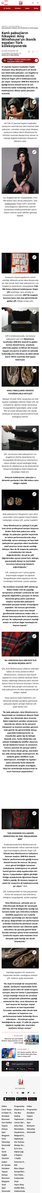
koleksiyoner (10, 203)
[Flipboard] (29, 1093)
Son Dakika (7, 1122)
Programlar (19, 1106)
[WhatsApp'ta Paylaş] (33, 51)
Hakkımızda (19, 1191)
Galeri (4, 1162)
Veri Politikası (20, 1175)
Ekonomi (6, 1119)
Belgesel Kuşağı (20, 1135)
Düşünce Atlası (20, 1109)
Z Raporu (18, 1155)
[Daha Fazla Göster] (37, 51)
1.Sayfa (17, 1158)
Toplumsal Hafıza (20, 1119)
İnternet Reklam (20, 1162)
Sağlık (4, 1155)
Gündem (18, 8)
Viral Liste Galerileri (14, 26)
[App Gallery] (31, 1068)
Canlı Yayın (7, 1109)
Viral (4, 1138)
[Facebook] (6, 1093)
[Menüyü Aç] (37, 3)
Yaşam (27, 8)
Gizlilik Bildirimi (20, 1188)
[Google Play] (21, 1068)
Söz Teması (19, 1142)
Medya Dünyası (20, 1145)
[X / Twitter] (12, 1093)
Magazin (5, 1135)
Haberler (4, 26)
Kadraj (17, 1116)
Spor (4, 1132)
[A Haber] (20, 2)
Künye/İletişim (20, 1171)
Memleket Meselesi (20, 1129)
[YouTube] (23, 1093)
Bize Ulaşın (19, 1168)
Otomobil (6, 1145)
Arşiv (16, 1181)
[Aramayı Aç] (33, 3)
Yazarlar (5, 1158)
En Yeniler (7, 8)
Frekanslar (19, 1178)
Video (4, 1106)
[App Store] (10, 1068)
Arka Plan (18, 1126)
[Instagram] (17, 1093)
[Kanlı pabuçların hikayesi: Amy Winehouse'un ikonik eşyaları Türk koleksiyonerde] (20, 109)
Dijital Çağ (18, 1151)
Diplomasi (18, 1138)
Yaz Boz (17, 1113)
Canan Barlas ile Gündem (20, 1122)
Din (3, 1148)
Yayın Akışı (19, 1184)
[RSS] (34, 1093)
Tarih (4, 1151)
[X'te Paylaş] (29, 51)
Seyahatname (20, 1132)
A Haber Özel (7, 1113)
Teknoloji (6, 1142)
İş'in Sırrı (18, 1148)
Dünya (36, 8)
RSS (15, 1165)
